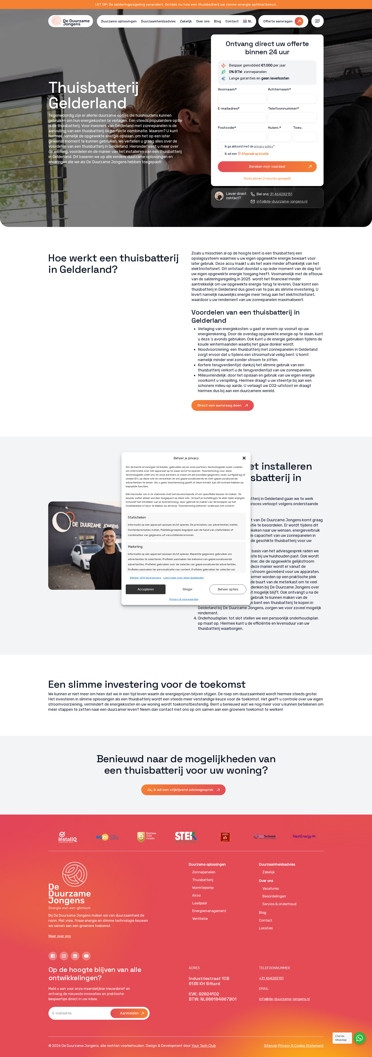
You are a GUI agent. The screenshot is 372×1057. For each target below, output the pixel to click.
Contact (265, 920)
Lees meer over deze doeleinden (183, 577)
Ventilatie (200, 919)
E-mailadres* (229, 108)
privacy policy (263, 146)
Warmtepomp (203, 888)
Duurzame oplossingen (207, 864)
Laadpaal (199, 903)
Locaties (266, 928)
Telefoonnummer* (283, 108)
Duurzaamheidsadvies (277, 864)
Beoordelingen (274, 896)
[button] (244, 458)
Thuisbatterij (202, 880)
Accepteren (146, 589)
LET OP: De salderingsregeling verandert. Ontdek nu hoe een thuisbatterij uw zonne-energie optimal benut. (186, 4)
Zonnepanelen (203, 872)
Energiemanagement (209, 911)
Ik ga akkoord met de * (249, 146)
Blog (262, 913)
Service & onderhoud (279, 904)
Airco (196, 895)
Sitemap (270, 1046)
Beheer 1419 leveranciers (145, 577)
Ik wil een (247, 154)
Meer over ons (59, 936)
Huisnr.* (274, 127)
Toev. (297, 127)
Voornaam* (227, 89)
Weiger (187, 589)
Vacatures (270, 888)
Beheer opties (228, 589)
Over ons (266, 881)
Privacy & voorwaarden (183, 599)
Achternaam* (279, 89)
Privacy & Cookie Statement (301, 1046)
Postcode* (227, 127)
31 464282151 (281, 194)
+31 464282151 (271, 978)
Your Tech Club (204, 1046)
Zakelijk (268, 872)
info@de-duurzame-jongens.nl (282, 201)
